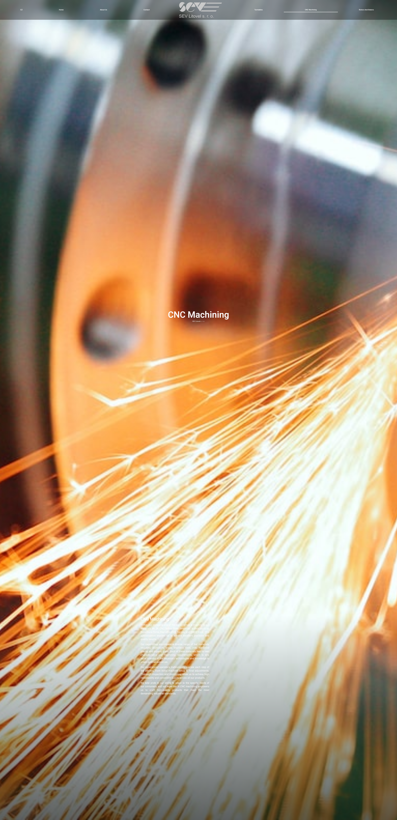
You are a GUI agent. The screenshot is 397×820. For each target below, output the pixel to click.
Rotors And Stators (366, 10)
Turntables (258, 10)
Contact (146, 10)
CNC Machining (311, 10)
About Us (103, 10)
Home (61, 10)
